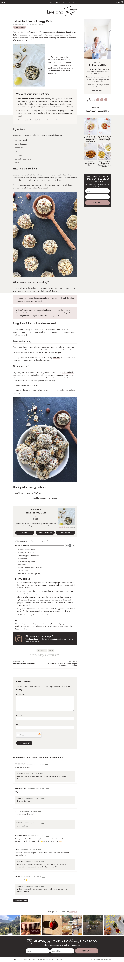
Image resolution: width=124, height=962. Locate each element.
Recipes (58, 2)
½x (67, 545)
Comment (20, 695)
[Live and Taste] (62, 11)
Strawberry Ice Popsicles (24, 663)
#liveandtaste (53, 639)
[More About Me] (97, 39)
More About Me (97, 91)
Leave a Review (46, 532)
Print (26, 532)
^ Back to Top (17, 959)
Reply (46, 764)
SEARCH (118, 2)
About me (32, 959)
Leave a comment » (51, 656)
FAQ (61, 959)
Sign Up (72, 2)
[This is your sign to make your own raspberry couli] (52, 925)
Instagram (73, 911)
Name (19, 716)
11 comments (37, 656)
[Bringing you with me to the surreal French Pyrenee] (10, 925)
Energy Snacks (42, 650)
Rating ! (19, 689)
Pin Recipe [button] (66, 532)
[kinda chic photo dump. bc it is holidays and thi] (72, 925)
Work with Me (54, 959)
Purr (110, 959)
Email (18, 724)
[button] (59, 527)
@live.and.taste (33, 639)
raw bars (56, 357)
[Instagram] (2, 2)
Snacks (51, 650)
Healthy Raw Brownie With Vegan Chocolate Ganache (62, 664)
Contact (39, 959)
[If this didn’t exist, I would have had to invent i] (31, 925)
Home (51, 2)
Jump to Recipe (20, 27)
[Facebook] (105, 99)
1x (70, 545)
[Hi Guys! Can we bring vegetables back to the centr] (93, 925)
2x (73, 545)
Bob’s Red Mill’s (68, 372)
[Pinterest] (4, 2)
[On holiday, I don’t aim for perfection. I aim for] (114, 925)
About (65, 2)
